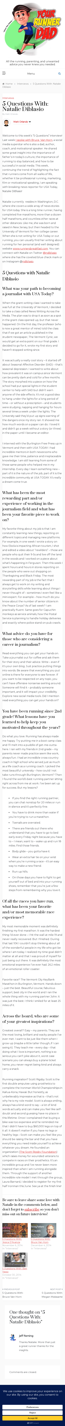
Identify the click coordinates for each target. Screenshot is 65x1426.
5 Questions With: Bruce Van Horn (12, 1294)
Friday (37, 575)
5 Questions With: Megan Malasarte (52, 1294)
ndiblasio (27, 261)
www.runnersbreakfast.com (30, 248)
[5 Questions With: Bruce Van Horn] (43, 1230)
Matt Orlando (11, 114)
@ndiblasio (50, 252)
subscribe (31, 1209)
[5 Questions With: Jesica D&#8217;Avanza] (15, 1230)
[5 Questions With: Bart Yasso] (15, 1260)
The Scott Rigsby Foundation (38, 1151)
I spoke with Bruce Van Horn (34, 140)
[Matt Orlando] (6, 122)
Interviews (8, 98)
